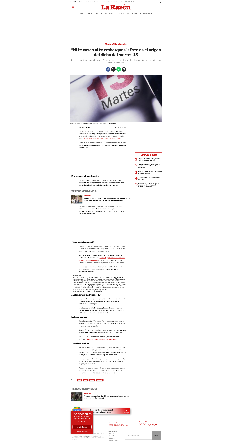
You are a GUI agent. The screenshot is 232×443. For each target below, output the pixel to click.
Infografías (109, 13)
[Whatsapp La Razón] (118, 69)
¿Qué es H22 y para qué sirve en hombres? (149, 178)
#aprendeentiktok (92, 289)
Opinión (89, 13)
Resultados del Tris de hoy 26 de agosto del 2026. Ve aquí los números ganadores (149, 185)
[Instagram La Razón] (148, 424)
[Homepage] (116, 7)
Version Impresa (146, 13)
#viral (122, 287)
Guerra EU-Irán (83, 1)
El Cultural (120, 13)
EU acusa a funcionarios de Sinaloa (109, 1)
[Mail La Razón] (124, 69)
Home (82, 13)
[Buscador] (160, 2)
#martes (75, 289)
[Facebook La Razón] (108, 69)
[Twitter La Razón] (113, 69)
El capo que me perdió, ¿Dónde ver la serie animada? (150, 172)
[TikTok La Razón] (152, 424)
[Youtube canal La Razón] (155, 424)
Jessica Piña (86, 127)
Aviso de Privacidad (114, 440)
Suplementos (132, 13)
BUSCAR (156, 435)
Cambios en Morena (93, 1)
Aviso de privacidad (82, 431)
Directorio (111, 433)
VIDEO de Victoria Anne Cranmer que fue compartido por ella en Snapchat (149, 165)
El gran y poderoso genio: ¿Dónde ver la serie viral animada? (149, 159)
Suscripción (111, 438)
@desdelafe (77, 275)
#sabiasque (102, 289)
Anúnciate (111, 435)
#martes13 (82, 289)
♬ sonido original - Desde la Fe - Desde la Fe (87, 291)
